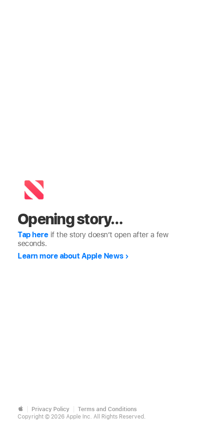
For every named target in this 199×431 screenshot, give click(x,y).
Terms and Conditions (107, 409)
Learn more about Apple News (71, 256)
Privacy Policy (50, 409)
